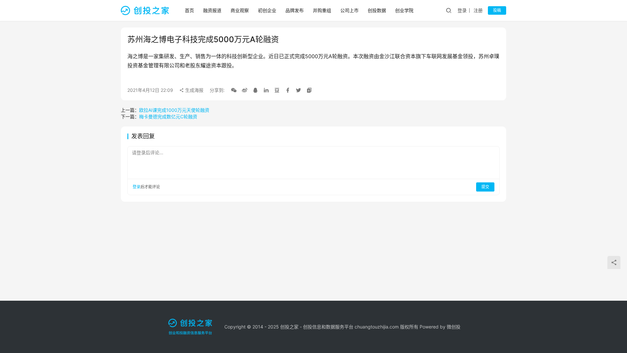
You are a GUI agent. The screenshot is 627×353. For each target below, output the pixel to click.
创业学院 (404, 10)
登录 (462, 10)
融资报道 (212, 10)
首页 (189, 10)
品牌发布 (294, 10)
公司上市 (349, 10)
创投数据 (377, 10)
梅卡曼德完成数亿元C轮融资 (168, 116)
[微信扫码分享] (234, 90)
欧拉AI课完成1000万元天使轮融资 (174, 110)
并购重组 (322, 10)
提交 (485, 186)
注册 (478, 10)
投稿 (497, 10)
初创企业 (267, 10)
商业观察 (240, 10)
